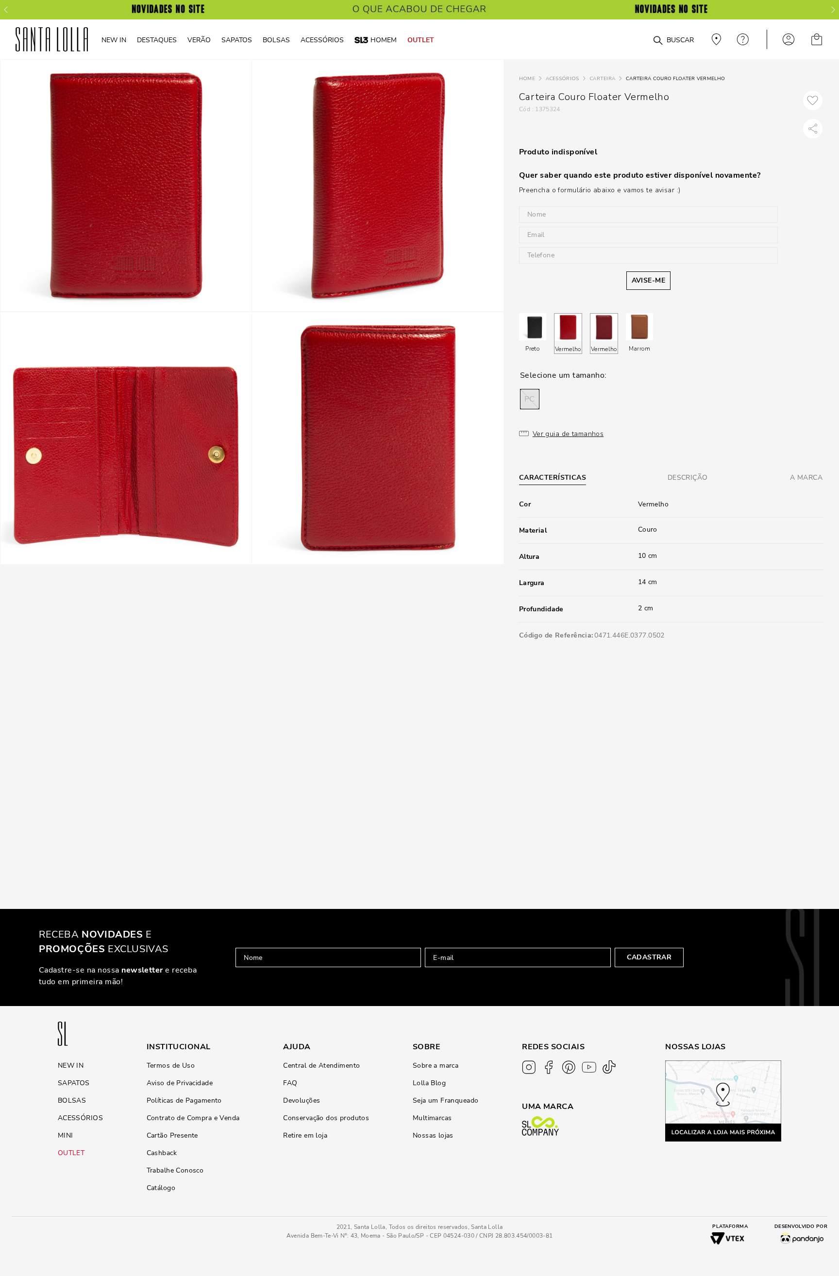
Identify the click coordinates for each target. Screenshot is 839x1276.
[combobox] (634, 40)
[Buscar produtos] (658, 41)
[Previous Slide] (6, 10)
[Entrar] (788, 39)
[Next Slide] (833, 10)
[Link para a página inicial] (527, 79)
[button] (529, 399)
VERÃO (199, 39)
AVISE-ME (648, 280)
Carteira (602, 78)
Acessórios (562, 78)
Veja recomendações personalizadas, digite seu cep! (715, 39)
